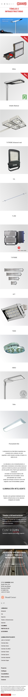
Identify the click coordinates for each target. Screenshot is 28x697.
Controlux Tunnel (5, 651)
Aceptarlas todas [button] (6, 694)
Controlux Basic (4, 643)
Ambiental (3, 611)
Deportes (3, 617)
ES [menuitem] (9, 4)
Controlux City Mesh (5, 648)
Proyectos (3, 668)
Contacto (3, 679)
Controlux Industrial (5, 657)
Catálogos (3, 671)
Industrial (3, 622)
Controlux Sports (5, 654)
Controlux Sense (5, 646)
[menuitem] (10, 4)
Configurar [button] (13, 694)
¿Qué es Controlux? (5, 640)
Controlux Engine (5, 660)
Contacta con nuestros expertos (14, 564)
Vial (2, 614)
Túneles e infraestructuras (7, 620)
